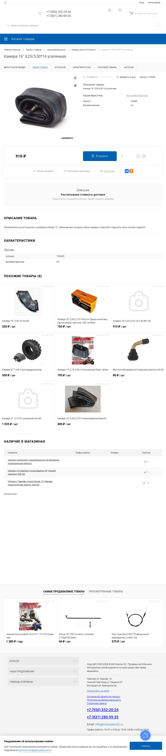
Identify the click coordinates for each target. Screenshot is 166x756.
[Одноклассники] (131, 171)
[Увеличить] (41, 107)
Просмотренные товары (106, 591)
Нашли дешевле (45, 171)
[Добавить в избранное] (75, 78)
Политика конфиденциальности (104, 700)
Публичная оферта (97, 703)
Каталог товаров (22, 39)
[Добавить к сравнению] (75, 85)
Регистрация (154, 2)
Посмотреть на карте (98, 691)
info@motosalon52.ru (109, 724)
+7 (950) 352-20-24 (59, 11)
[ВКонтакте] (127, 171)
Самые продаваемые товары (63, 591)
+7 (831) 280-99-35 (59, 15)
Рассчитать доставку (78, 171)
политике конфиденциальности (34, 750)
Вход (142, 2)
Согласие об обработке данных (103, 696)
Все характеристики (137, 95)
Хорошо (146, 746)
